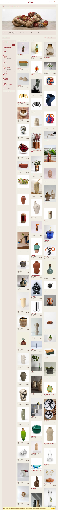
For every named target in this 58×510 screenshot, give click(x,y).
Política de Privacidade (43, 508)
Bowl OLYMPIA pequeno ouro (21, 102)
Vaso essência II (19, 136)
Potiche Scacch (33, 296)
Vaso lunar (19, 327)
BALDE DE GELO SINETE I (47, 240)
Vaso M (45, 220)
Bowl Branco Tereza (20, 119)
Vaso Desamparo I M (20, 54)
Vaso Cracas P (19, 458)
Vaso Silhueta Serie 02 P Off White (49, 443)
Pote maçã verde (33, 436)
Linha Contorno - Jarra (47, 140)
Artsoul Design (10, 6)
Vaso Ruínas (32, 371)
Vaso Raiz (18, 287)
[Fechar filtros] (14, 42)
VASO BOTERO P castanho (47, 57)
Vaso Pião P (19, 85)
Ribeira (18, 189)
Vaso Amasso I (19, 481)
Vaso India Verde (33, 255)
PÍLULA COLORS (19, 227)
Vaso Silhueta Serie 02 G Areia (35, 453)
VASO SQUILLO (46, 256)
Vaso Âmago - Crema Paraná (48, 343)
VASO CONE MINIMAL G (47, 464)
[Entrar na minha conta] (51, 1)
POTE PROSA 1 (19, 68)
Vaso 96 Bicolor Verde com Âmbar (49, 394)
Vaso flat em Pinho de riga (48, 483)
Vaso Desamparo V (46, 180)
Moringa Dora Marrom (34, 488)
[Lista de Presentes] (49, 2)
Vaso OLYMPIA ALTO (33, 313)
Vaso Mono (32, 416)
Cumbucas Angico (46, 420)
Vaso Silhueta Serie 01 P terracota (35, 275)
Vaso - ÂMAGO (46, 203)
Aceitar (53, 508)
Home (5, 6)
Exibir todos (9, 58)
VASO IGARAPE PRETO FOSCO (47, 377)
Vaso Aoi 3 (32, 349)
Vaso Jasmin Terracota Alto (21, 206)
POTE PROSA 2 (46, 357)
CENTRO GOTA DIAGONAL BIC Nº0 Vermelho (23, 156)
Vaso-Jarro (32, 393)
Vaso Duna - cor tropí (34, 56)
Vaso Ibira (18, 310)
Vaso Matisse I (19, 441)
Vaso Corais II (19, 502)
